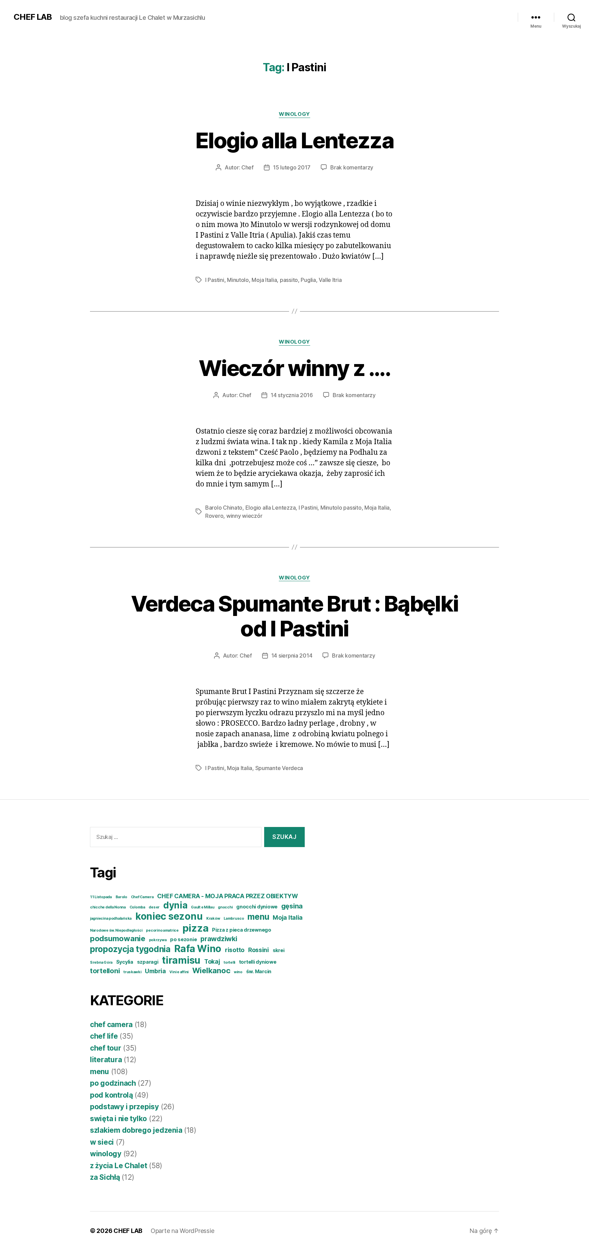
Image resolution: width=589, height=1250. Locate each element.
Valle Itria (330, 279)
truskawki (132, 972)
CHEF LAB (33, 17)
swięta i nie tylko (118, 1118)
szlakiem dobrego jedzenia (136, 1130)
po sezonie (183, 939)
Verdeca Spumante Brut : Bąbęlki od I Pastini (294, 616)
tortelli (229, 962)
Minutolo (238, 279)
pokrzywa (158, 940)
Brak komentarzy (351, 167)
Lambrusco (234, 918)
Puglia (308, 279)
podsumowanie (117, 938)
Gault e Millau (202, 907)
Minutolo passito (341, 507)
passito (289, 279)
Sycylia (124, 962)
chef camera (111, 1024)
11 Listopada (101, 897)
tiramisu (181, 960)
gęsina (292, 906)
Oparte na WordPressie (182, 1230)
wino (238, 972)
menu (258, 917)
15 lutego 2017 (292, 167)
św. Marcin (258, 971)
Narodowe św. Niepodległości (116, 930)
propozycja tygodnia (130, 949)
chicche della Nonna (108, 907)
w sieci (102, 1142)
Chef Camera (142, 897)
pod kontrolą (111, 1095)
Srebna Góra (101, 962)
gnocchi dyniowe (256, 906)
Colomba (137, 907)
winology (294, 114)
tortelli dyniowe (257, 962)
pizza (195, 928)
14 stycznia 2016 (292, 395)
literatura (106, 1059)
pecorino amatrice (162, 930)
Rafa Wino (198, 948)
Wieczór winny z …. (294, 368)
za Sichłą (105, 1177)
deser (154, 907)
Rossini (258, 949)
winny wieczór (244, 515)
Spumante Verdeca (279, 768)
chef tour (105, 1048)
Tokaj (212, 961)
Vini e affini (178, 972)
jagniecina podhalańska (111, 918)
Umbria (155, 971)
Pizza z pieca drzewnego (241, 930)
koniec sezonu (169, 916)
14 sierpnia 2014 (292, 655)
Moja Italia (264, 279)
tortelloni (105, 971)
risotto (234, 949)
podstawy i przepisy (124, 1106)
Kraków (213, 918)
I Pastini (214, 279)
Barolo (121, 897)
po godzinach (113, 1083)
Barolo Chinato (223, 507)
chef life (104, 1036)
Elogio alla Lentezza (294, 140)
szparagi (147, 962)
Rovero (214, 515)
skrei (279, 950)
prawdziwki (218, 939)
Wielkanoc (211, 970)
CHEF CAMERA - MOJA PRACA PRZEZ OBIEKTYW (227, 896)
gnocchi (225, 907)
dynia (175, 905)
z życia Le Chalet (118, 1165)
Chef (247, 167)
